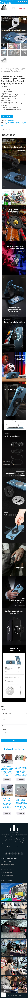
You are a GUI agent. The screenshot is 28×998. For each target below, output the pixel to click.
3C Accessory (14, 68)
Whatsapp (3, 723)
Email (2, 717)
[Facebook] (19, 2)
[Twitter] (21, 2)
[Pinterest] (19, 853)
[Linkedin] (23, 2)
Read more (7, 779)
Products (7, 68)
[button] (13, 8)
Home (2, 68)
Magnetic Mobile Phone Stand (12, 122)
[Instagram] (26, 2)
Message (3, 729)
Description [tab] (6, 130)
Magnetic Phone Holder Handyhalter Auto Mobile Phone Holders (14, 124)
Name (2, 706)
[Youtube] (24, 2)
